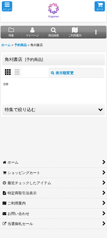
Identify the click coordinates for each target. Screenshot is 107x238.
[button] (7, 6)
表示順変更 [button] (65, 72)
